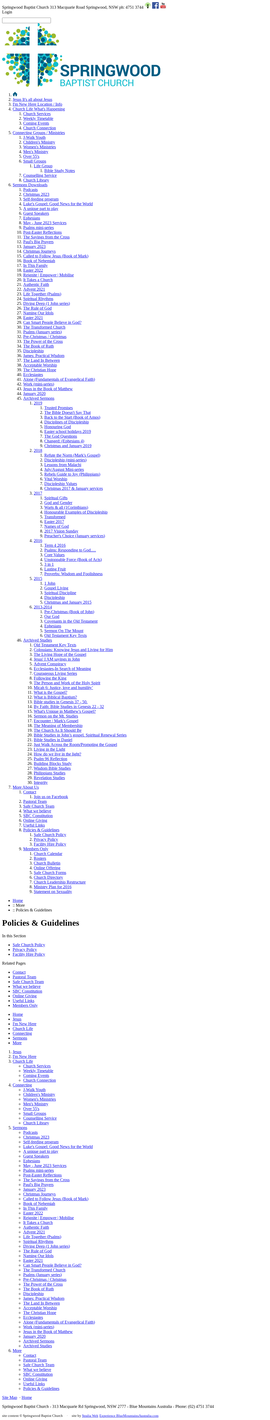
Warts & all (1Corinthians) (66, 507)
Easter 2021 (33, 317)
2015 (38, 578)
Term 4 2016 (55, 545)
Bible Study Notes (59, 170)
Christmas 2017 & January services (73, 488)
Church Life (39, 109)
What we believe (37, 811)
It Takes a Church (38, 279)
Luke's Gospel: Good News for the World (58, 204)
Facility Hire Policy (50, 844)
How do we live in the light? (57, 754)
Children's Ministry (39, 142)
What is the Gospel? (50, 692)
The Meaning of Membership (58, 725)
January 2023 (34, 246)
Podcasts (30, 189)
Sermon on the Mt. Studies (56, 716)
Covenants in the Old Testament (71, 621)
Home (18, 900)
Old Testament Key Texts (65, 635)
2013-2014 (43, 607)
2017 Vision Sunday (61, 531)
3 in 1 (49, 564)
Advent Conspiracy (50, 664)
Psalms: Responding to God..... (70, 550)
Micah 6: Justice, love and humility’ (63, 687)
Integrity (41, 782)
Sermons (30, 185)
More (26, 787)
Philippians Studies (49, 773)
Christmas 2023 (36, 194)
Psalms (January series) (42, 332)
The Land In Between (41, 360)
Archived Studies (37, 640)
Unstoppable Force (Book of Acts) (73, 559)
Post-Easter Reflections (42, 232)
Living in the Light (49, 749)
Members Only (35, 849)
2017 (38, 493)
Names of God (56, 526)
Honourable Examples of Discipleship (76, 512)
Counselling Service (40, 175)
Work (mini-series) (38, 384)
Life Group (43, 166)
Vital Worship (55, 479)
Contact (29, 792)
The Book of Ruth (38, 346)
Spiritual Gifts (56, 498)
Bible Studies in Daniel (53, 740)
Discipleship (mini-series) (65, 460)
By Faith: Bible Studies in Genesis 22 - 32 (69, 706)
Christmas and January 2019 (67, 445)
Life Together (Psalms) (42, 294)
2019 (38, 403)
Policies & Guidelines (41, 830)
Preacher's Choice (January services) (74, 536)
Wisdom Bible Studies (52, 768)
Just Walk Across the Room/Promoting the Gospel (75, 744)
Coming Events (36, 123)
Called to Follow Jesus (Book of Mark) (55, 256)
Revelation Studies (49, 777)
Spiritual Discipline (60, 593)
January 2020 (34, 393)
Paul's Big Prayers (38, 242)
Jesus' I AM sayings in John (57, 659)
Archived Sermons (38, 398)
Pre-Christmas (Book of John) (69, 611)
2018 (38, 450)
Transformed (54, 517)
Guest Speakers (36, 213)
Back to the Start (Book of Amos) (72, 417)
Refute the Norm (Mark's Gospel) (72, 455)
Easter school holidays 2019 (67, 431)
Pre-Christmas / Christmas (44, 336)
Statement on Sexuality (53, 891)
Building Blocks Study (53, 763)
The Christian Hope (39, 370)
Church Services (37, 113)
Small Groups (34, 161)
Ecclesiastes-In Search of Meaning (62, 668)
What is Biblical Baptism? (55, 697)
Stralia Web (90, 1416)
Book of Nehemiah (39, 260)
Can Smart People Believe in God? (52, 322)
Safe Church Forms (50, 872)
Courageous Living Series (55, 673)
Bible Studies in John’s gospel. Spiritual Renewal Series (80, 735)
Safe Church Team (38, 806)
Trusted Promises (58, 408)
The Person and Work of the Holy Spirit (67, 683)
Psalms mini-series (38, 227)
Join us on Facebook (51, 796)
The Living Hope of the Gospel (60, 654)
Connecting (39, 132)
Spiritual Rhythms (38, 298)
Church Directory (48, 877)
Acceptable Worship (40, 365)
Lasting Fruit (55, 569)
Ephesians (31, 218)
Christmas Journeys (39, 251)
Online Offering (47, 868)
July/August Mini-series (64, 469)
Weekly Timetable (38, 118)
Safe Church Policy (50, 834)
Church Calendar (48, 853)
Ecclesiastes (33, 374)
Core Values (54, 555)
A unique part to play (40, 208)
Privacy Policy (46, 839)
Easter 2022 (33, 270)
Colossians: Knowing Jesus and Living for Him (73, 649)
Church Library (36, 180)
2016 (38, 540)
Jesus (32, 99)
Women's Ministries (39, 147)
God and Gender (58, 502)
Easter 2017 (54, 521)
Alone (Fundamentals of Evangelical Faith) (59, 379)
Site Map (9, 1397)
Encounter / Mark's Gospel (56, 721)
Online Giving (35, 820)
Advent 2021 (34, 289)
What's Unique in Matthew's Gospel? (65, 711)
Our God (51, 616)
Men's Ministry (35, 151)
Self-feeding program (41, 199)
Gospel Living (56, 588)
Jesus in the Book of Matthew (48, 389)
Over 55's (31, 156)
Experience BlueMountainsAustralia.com (128, 1416)
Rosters (40, 858)
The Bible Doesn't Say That (67, 412)
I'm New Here (37, 104)
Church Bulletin (47, 863)
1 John (49, 583)
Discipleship (33, 351)
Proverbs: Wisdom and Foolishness (73, 574)
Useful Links (34, 825)
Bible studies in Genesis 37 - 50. (61, 702)
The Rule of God (37, 308)
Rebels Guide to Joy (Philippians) (72, 474)
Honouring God (57, 426)
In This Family (35, 265)
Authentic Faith (36, 284)
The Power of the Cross (43, 341)
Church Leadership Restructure (60, 882)
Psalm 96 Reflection (50, 759)
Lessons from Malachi (62, 464)
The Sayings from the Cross (46, 237)
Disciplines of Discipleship (66, 422)
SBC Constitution (38, 815)
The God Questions (60, 436)
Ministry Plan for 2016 (52, 887)
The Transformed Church (44, 327)
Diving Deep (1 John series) (46, 303)
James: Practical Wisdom (43, 355)
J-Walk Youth (34, 137)
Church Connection (39, 128)
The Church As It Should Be (57, 730)
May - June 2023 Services (44, 223)
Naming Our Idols (38, 313)
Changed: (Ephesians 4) (64, 441)
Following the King (50, 678)
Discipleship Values (60, 483)
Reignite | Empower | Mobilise (48, 275)
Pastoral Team (35, 801)
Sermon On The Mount (63, 630)
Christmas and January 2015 (67, 602)
